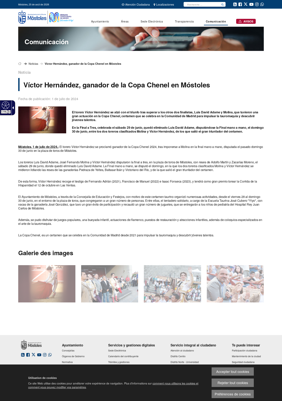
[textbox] (202, 4)
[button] (222, 4)
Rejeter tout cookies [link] (233, 382)
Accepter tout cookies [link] (232, 371)
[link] (5, 105)
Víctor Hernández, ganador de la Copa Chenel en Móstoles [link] (83, 64)
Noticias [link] (33, 64)
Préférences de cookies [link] (233, 394)
